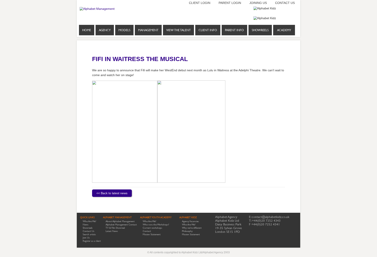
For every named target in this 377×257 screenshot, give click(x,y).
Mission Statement (152, 234)
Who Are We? (89, 221)
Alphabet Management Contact (121, 224)
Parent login (230, 3)
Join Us (86, 237)
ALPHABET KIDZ (188, 217)
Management (148, 30)
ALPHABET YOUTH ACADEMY (156, 217)
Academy (284, 30)
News (85, 224)
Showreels (260, 30)
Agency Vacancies (190, 221)
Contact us (285, 3)
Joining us (258, 3)
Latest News (112, 231)
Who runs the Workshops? (156, 224)
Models (124, 30)
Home (86, 30)
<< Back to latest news (111, 193)
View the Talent (178, 30)
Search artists (89, 234)
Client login (199, 3)
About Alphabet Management (120, 221)
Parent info (234, 30)
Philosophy (187, 231)
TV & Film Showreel (115, 227)
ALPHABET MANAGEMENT (117, 217)
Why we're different (192, 227)
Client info (208, 30)
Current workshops (152, 227)
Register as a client (92, 241)
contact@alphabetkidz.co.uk (270, 217)
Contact (147, 231)
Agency (105, 30)
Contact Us (88, 231)
